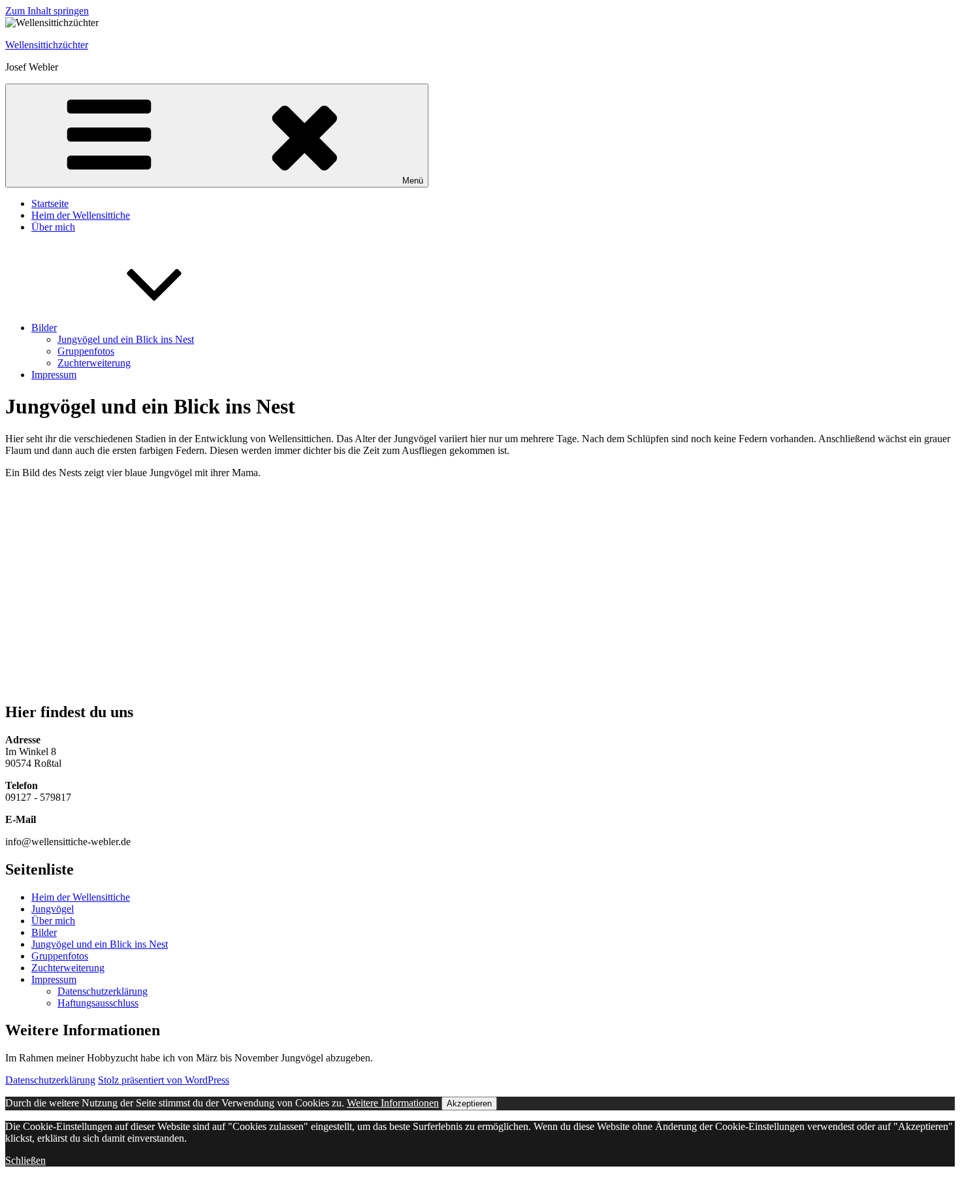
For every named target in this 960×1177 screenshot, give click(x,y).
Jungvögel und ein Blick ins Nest (125, 339)
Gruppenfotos (85, 351)
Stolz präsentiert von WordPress (163, 1080)
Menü (412, 180)
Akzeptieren (469, 1103)
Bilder (44, 327)
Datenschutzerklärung (102, 991)
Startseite (50, 203)
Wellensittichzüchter (46, 44)
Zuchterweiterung (94, 362)
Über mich (53, 227)
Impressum (53, 374)
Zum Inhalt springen (47, 10)
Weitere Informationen (393, 1102)
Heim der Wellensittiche (80, 215)
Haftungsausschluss (97, 1002)
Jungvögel (52, 908)
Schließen (25, 1160)
